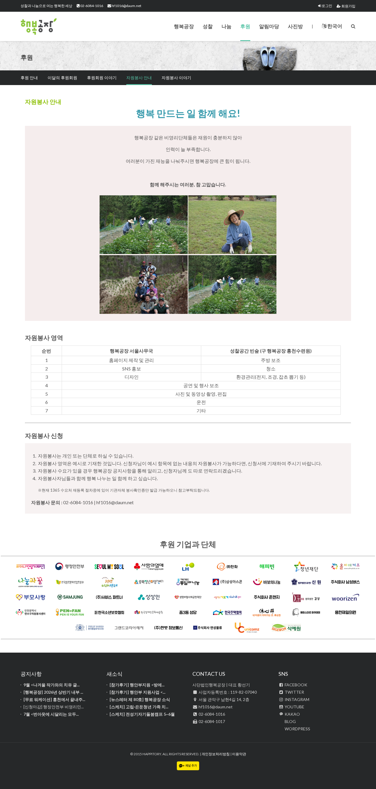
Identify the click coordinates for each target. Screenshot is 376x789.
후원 (245, 26)
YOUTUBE (294, 706)
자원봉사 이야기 (176, 77)
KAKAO (292, 714)
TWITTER (294, 692)
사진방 (295, 26)
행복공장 (50, 26)
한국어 (334, 26)
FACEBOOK (295, 684)
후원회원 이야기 (102, 77)
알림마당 (269, 26)
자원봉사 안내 (139, 77)
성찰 (208, 26)
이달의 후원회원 (62, 77)
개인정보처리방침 (216, 754)
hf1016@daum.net (126, 6)
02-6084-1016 (91, 6)
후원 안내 (29, 77)
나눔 (226, 26)
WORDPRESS (297, 728)
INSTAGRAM (296, 699)
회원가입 (348, 6)
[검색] (353, 26)
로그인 (326, 6)
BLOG (290, 721)
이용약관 (239, 754)
